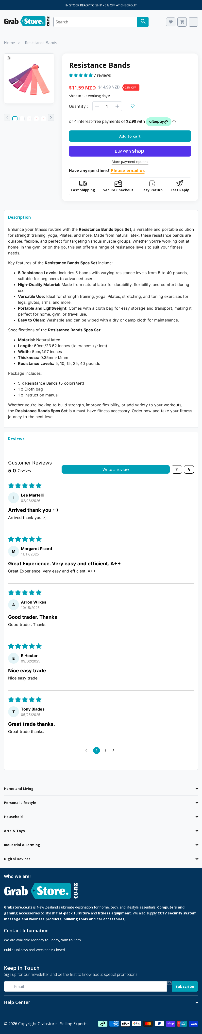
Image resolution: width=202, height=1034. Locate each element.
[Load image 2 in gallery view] (22, 118)
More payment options (130, 161)
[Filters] (177, 469)
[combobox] (95, 22)
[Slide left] (7, 117)
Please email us (128, 170)
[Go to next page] (115, 750)
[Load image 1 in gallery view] (14, 118)
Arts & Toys (14, 830)
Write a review (115, 469)
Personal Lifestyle (20, 802)
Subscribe (184, 986)
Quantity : (78, 106)
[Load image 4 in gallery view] (36, 118)
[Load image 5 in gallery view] (43, 118)
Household (13, 816)
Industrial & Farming (22, 844)
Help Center (17, 1002)
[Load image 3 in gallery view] (29, 118)
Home (9, 42)
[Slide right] (51, 117)
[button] (81, 75)
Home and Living (19, 788)
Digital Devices (17, 858)
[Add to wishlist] (133, 106)
